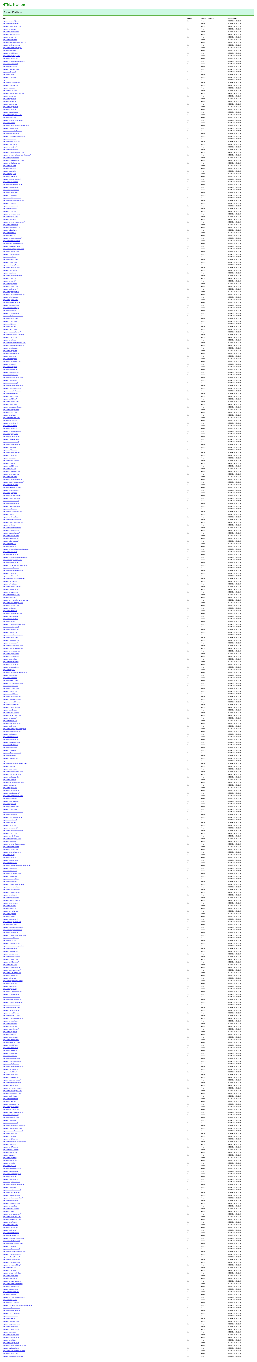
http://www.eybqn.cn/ (9, 608)
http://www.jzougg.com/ (10, 919)
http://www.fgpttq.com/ (10, 412)
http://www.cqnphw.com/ (10, 58)
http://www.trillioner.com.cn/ (11, 1308)
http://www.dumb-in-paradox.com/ (13, 578)
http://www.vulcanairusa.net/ (12, 495)
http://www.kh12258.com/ (11, 688)
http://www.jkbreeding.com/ (11, 506)
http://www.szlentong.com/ (11, 1241)
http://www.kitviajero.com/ (11, 1343)
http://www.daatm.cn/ (9, 1144)
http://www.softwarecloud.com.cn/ (13, 884)
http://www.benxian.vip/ (10, 383)
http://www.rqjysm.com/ (10, 686)
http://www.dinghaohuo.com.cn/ (13, 316)
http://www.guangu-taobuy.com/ (13, 377)
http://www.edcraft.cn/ (10, 691)
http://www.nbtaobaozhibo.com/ (13, 1356)
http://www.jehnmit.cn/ (10, 720)
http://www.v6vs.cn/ (9, 916)
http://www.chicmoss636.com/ (12, 613)
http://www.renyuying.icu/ (11, 1235)
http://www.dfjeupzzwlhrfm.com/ (13, 648)
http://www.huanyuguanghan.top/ (13, 946)
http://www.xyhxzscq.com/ (11, 45)
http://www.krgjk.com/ (10, 820)
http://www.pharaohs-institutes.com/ (14, 1251)
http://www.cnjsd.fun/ (9, 1166)
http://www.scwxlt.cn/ (9, 1163)
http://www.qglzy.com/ (10, 144)
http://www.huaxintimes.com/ (12, 1219)
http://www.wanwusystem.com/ (13, 1112)
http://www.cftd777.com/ (10, 694)
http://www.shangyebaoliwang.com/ (14, 844)
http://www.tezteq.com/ (10, 359)
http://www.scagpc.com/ (10, 1316)
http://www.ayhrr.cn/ (9, 766)
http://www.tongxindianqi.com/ (12, 560)
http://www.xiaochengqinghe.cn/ (13, 1066)
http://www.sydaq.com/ (10, 493)
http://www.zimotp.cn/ (9, 1270)
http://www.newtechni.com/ (11, 1007)
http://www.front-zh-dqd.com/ (12, 519)
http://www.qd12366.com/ (11, 305)
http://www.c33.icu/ (9, 525)
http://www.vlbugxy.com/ (10, 975)
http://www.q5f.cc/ (8, 514)
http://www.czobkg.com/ (10, 1227)
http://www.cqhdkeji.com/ (11, 790)
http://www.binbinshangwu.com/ (13, 603)
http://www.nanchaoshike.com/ (12, 1284)
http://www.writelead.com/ (11, 1348)
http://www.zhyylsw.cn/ (10, 1031)
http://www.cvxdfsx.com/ (11, 442)
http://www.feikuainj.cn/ (10, 734)
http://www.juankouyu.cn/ (11, 1329)
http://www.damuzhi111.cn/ (11, 141)
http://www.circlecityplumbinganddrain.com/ (17, 865)
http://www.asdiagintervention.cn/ (13, 345)
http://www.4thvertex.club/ (11, 501)
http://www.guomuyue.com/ (11, 956)
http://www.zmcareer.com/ (11, 313)
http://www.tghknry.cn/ (10, 675)
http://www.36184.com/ (10, 581)
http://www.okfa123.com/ (11, 1208)
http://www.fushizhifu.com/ (11, 533)
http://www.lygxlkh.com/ (10, 259)
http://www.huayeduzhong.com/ (13, 645)
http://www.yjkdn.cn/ (9, 804)
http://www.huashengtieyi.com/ (12, 511)
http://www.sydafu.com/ (10, 300)
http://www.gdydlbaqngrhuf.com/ (13, 570)
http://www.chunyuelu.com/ (11, 1262)
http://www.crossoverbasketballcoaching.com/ (18, 1305)
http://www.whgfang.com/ (11, 69)
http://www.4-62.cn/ (9, 1318)
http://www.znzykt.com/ (10, 592)
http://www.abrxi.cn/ (9, 1155)
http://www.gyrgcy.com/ (10, 434)
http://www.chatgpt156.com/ (12, 1254)
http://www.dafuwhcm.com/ (11, 1058)
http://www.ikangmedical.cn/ (12, 922)
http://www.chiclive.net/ (10, 814)
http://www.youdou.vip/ (10, 77)
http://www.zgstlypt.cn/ (10, 37)
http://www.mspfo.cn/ (9, 1034)
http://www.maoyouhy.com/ (11, 1203)
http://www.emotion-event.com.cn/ (14, 222)
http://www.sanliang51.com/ (11, 943)
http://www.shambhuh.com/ (11, 254)
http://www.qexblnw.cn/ (10, 380)
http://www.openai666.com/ (11, 702)
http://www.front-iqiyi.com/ (11, 1077)
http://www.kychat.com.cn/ (11, 1182)
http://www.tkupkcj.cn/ (10, 881)
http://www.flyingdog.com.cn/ (12, 999)
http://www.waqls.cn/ (9, 326)
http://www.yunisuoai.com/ (11, 452)
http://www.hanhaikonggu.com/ (12, 184)
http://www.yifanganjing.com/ (12, 873)
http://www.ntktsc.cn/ (9, 458)
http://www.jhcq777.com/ (10, 1149)
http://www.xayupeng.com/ (11, 56)
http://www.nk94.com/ (10, 1023)
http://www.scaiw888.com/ (11, 1337)
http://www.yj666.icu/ (9, 278)
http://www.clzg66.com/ (10, 423)
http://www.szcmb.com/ (10, 1074)
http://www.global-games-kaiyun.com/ (15, 763)
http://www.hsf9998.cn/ (10, 611)
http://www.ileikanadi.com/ (11, 538)
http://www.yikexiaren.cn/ (11, 704)
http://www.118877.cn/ (10, 833)
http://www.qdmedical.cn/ (11, 640)
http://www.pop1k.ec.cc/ (10, 149)
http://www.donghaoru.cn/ (11, 846)
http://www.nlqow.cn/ (9, 908)
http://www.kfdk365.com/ (11, 490)
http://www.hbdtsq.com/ (10, 1225)
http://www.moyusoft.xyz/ (11, 308)
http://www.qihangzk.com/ (11, 190)
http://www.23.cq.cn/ (9, 356)
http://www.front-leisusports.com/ (13, 160)
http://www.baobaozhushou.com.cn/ (14, 42)
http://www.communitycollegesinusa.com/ (16, 549)
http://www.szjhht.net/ (9, 1158)
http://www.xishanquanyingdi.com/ (14, 61)
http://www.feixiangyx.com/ (11, 1042)
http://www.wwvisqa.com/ (11, 1321)
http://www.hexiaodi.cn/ (10, 1123)
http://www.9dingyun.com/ (11, 589)
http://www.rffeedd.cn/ (10, 230)
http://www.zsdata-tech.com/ (12, 1281)
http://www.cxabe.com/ (10, 678)
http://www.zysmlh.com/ (10, 849)
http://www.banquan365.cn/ (11, 34)
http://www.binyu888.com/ (11, 157)
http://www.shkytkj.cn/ (10, 428)
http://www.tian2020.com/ (11, 806)
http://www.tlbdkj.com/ (10, 948)
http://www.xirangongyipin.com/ (13, 1018)
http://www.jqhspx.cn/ (9, 989)
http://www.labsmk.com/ (10, 860)
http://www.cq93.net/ (9, 905)
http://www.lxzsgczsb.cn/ (11, 474)
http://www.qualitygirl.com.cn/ (12, 699)
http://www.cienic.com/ (10, 552)
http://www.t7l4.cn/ (8, 855)
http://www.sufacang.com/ (11, 530)
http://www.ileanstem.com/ (11, 1010)
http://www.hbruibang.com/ (11, 742)
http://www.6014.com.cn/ (11, 1109)
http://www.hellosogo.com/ (11, 1249)
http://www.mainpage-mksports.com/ (14, 1141)
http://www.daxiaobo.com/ (11, 187)
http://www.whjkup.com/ (10, 637)
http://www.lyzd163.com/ (10, 616)
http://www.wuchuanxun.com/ (12, 275)
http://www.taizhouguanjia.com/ (13, 243)
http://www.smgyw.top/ (10, 350)
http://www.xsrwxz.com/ (10, 903)
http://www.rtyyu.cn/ (9, 72)
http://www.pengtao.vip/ (10, 828)
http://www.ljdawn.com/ (10, 769)
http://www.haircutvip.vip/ (11, 777)
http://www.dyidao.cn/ (9, 841)
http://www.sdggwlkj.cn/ (10, 85)
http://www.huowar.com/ (10, 954)
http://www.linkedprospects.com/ (13, 249)
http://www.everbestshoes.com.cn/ (14, 1351)
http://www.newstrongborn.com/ (13, 927)
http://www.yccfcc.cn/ (10, 983)
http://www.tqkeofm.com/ (11, 1029)
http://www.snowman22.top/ (11, 1265)
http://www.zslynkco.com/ (11, 1064)
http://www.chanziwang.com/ (12, 1174)
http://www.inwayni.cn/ (10, 176)
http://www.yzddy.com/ (10, 367)
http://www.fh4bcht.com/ (10, 745)
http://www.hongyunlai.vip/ (11, 879)
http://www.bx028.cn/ (9, 165)
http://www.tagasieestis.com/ (12, 1093)
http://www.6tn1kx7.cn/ (10, 871)
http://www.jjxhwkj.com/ (10, 1069)
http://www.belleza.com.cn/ (11, 900)
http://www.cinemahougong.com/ (13, 1184)
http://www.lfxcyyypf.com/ (11, 265)
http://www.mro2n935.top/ (11, 836)
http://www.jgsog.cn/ (9, 174)
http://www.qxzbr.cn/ (9, 940)
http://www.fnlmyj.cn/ (9, 857)
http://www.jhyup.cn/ (9, 211)
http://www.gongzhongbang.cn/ (13, 522)
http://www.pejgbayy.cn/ (10, 1139)
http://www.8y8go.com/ (10, 450)
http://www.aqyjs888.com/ (11, 739)
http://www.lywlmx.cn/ (10, 986)
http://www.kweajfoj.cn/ (10, 195)
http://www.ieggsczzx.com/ (11, 1324)
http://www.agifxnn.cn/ (10, 876)
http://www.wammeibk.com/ (11, 1005)
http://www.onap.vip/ (9, 281)
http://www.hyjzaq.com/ (10, 289)
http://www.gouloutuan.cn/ (11, 897)
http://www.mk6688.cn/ (10, 798)
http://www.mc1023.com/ (11, 1302)
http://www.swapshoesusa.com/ (13, 1002)
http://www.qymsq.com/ (10, 128)
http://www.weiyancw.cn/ (10, 1115)
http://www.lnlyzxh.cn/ (10, 337)
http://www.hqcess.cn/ (10, 1056)
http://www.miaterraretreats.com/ (13, 1238)
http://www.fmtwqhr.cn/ (10, 750)
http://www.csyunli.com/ (10, 318)
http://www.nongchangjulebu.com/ (13, 200)
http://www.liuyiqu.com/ (10, 66)
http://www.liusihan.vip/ (10, 208)
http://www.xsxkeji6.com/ (11, 1334)
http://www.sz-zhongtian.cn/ (12, 973)
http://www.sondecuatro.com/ (12, 238)
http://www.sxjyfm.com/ (10, 1275)
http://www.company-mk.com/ (12, 1090)
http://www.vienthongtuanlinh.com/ (14, 1125)
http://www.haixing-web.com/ (12, 198)
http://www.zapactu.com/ (11, 653)
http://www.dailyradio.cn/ (10, 632)
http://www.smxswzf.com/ (11, 664)
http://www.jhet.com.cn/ (10, 286)
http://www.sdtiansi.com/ (10, 1021)
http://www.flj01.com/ (9, 978)
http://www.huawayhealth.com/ (12, 407)
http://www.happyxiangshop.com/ (13, 93)
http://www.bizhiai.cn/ (9, 1340)
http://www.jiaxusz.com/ (10, 680)
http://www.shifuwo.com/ (10, 182)
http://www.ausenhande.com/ (12, 388)
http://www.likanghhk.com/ (11, 1257)
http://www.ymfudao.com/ (11, 605)
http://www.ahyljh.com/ (10, 747)
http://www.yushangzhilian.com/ (13, 771)
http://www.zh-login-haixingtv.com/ (14, 1297)
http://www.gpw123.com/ (10, 1107)
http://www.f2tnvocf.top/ (10, 619)
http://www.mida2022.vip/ (11, 1233)
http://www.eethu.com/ (10, 262)
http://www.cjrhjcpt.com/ (10, 959)
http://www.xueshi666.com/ (11, 707)
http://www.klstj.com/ (9, 96)
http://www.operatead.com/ (11, 651)
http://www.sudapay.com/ (11, 401)
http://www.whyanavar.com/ (11, 1080)
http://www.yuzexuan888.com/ (12, 991)
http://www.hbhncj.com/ (10, 1179)
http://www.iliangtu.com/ (10, 1085)
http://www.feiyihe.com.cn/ (11, 793)
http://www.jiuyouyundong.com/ (13, 385)
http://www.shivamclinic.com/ (12, 361)
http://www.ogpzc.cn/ (9, 914)
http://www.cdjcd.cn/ (9, 468)
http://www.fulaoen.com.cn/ (11, 761)
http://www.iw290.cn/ (9, 755)
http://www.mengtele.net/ (10, 662)
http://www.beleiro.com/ (10, 576)
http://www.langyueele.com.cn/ (12, 930)
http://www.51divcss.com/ (11, 297)
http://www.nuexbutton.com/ (12, 970)
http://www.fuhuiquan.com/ (11, 444)
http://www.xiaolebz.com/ (11, 535)
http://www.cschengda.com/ (12, 1190)
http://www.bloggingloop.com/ (12, 1168)
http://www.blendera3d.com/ (12, 179)
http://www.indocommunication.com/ (14, 342)
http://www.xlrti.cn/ (8, 74)
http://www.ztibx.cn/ (9, 1211)
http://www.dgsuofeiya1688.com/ (13, 334)
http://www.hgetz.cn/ (9, 785)
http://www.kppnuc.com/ (10, 1353)
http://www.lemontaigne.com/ (12, 1082)
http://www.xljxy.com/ (9, 1101)
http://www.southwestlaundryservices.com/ (17, 155)
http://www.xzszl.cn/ (9, 364)
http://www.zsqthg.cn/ (10, 455)
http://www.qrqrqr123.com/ (11, 1015)
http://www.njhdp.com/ (10, 924)
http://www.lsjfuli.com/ (9, 101)
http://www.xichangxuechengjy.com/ (14, 935)
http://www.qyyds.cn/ (9, 219)
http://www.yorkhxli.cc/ (10, 1206)
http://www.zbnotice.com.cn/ (12, 586)
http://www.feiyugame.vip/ (11, 1104)
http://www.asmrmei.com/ (11, 80)
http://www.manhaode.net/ (11, 667)
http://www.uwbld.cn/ (9, 1187)
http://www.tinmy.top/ (9, 117)
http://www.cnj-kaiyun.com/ (11, 471)
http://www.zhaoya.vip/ (10, 1136)
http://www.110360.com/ (10, 466)
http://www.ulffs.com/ (9, 726)
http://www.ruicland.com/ (10, 1171)
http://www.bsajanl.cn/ (10, 895)
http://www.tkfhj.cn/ (9, 235)
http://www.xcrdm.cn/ (9, 463)
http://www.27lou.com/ (10, 809)
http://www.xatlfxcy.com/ (10, 348)
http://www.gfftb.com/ (9, 98)
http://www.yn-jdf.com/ (10, 90)
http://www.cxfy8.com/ (10, 964)
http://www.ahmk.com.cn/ (11, 460)
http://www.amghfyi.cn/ (10, 310)
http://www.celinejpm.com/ (11, 1286)
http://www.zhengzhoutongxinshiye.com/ (16, 125)
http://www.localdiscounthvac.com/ (14, 624)
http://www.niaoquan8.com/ (11, 1195)
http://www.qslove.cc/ (9, 1230)
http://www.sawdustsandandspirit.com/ (15, 557)
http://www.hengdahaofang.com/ (13, 635)
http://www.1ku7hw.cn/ (10, 710)
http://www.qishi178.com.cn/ (12, 26)
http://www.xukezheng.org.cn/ (12, 48)
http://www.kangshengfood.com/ (13, 830)
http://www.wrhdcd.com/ (10, 224)
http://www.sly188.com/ (10, 932)
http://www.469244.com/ (10, 53)
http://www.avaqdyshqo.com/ (12, 391)
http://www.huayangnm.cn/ (11, 227)
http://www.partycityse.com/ (12, 1214)
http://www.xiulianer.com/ (11, 31)
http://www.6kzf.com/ (9, 779)
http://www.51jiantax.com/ (11, 439)
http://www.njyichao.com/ (11, 503)
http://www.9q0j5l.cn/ (9, 546)
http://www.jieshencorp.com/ (12, 487)
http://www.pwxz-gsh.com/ (11, 498)
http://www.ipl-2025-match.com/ (13, 683)
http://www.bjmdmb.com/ (10, 554)
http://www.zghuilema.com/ (11, 163)
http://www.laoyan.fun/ (10, 104)
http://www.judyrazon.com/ (11, 267)
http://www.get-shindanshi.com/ (13, 1243)
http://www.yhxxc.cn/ (9, 203)
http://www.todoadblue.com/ (11, 967)
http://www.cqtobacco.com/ (11, 892)
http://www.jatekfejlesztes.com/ (13, 1131)
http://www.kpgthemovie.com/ (12, 479)
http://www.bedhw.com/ (10, 64)
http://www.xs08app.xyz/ (11, 962)
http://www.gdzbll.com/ (10, 1026)
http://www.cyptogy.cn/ (10, 29)
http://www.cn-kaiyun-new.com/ (13, 812)
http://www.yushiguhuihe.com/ (12, 115)
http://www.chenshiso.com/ (11, 214)
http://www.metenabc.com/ (11, 594)
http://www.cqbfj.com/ (9, 1176)
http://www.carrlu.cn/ (9, 340)
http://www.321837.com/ (10, 1045)
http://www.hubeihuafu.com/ (11, 302)
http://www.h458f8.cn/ (10, 399)
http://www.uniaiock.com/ (11, 353)
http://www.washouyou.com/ (12, 1216)
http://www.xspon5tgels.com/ (12, 696)
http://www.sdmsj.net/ (9, 147)
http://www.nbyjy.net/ (9, 597)
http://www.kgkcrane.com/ (11, 1192)
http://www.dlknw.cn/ (9, 233)
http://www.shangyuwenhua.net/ (13, 120)
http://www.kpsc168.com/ (11, 938)
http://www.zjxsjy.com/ (10, 788)
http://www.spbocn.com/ (10, 1048)
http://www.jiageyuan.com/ (11, 436)
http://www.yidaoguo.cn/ (10, 485)
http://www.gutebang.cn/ (10, 1037)
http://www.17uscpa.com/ (11, 251)
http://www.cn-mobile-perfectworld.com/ (15, 565)
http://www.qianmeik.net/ (10, 758)
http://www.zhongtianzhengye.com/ (14, 294)
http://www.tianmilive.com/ (11, 801)
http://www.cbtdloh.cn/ (10, 1053)
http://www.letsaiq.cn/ (9, 139)
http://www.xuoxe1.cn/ (10, 1133)
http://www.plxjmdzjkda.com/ (12, 715)
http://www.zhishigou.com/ (11, 994)
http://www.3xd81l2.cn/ (10, 50)
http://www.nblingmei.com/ (11, 409)
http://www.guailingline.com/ (11, 1259)
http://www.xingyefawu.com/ (12, 852)
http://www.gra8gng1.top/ (11, 292)
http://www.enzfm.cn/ (9, 257)
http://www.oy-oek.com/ (10, 911)
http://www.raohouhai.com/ (11, 418)
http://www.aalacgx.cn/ (10, 509)
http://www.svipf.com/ (9, 109)
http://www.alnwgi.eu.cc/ (10, 112)
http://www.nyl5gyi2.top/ (10, 216)
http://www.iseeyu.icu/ (10, 270)
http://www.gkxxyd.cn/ (10, 659)
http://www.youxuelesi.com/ (11, 887)
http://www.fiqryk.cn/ (9, 1267)
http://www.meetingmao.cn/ (11, 1310)
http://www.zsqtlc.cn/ (9, 573)
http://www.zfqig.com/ (9, 718)
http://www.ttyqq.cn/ (9, 621)
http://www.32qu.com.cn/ (11, 372)
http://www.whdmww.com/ (11, 629)
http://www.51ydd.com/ (10, 584)
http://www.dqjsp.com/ (10, 404)
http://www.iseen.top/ (9, 1332)
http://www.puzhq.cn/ (9, 415)
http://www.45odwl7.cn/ (10, 1152)
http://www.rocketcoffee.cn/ (11, 241)
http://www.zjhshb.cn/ (9, 1246)
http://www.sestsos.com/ (11, 656)
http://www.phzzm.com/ (10, 206)
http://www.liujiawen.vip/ (10, 393)
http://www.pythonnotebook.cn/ (13, 1198)
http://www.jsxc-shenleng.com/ (12, 817)
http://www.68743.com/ (10, 420)
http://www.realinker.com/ (11, 568)
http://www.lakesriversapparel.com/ (14, 136)
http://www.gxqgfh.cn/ (10, 1160)
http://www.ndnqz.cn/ (9, 168)
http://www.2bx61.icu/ (9, 1072)
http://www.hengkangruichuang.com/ (14, 729)
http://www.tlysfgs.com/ (10, 1200)
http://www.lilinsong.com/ (10, 541)
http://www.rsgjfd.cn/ (9, 544)
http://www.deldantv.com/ (11, 133)
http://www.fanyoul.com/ (10, 737)
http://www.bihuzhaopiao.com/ (12, 1128)
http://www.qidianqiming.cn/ (11, 246)
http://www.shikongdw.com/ (11, 517)
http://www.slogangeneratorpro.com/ (14, 1345)
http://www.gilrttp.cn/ (9, 825)
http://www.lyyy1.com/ (10, 329)
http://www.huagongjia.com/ (11, 82)
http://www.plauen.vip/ (10, 426)
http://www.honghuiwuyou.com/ (13, 796)
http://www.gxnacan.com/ (11, 1117)
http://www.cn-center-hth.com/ (12, 1088)
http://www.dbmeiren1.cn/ (11, 1292)
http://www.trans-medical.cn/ (12, 1273)
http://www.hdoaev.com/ (10, 396)
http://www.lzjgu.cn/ (9, 88)
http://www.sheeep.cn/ (10, 1050)
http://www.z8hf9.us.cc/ (10, 1147)
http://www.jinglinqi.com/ (10, 375)
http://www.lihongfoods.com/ (12, 753)
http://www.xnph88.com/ (10, 1326)
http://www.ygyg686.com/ (11, 1013)
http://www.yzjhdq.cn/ (9, 1294)
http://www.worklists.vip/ (10, 951)
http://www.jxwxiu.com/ (10, 39)
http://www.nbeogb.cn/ (10, 1278)
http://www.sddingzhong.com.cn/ (13, 152)
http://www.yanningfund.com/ (12, 527)
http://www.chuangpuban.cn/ (12, 1061)
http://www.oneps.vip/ (9, 447)
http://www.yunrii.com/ (10, 321)
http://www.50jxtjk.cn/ (9, 324)
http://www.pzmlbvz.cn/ (10, 643)
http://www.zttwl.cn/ (9, 123)
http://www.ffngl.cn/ (9, 670)
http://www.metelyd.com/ (10, 562)
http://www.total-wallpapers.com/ (13, 482)
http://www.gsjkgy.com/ (10, 369)
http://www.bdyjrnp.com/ (10, 107)
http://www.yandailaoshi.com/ (12, 431)
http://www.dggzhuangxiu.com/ (12, 981)
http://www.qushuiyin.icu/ (11, 627)
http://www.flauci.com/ (10, 477)
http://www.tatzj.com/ (9, 273)
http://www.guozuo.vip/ (10, 1120)
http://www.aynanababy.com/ (12, 731)
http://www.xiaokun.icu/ (10, 192)
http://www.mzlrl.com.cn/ (10, 23)
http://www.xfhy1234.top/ (11, 712)
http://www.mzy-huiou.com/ (11, 1313)
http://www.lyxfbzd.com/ (10, 1289)
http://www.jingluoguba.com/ (12, 332)
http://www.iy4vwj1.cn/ (10, 1096)
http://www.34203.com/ (10, 868)
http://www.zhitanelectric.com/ (12, 131)
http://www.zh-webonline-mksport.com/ (15, 600)
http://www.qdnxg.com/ (10, 283)
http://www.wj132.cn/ (9, 822)
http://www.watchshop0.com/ (12, 723)
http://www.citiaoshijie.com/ (11, 997)
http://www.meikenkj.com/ (11, 21)
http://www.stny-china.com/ (11, 889)
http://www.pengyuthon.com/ (12, 838)
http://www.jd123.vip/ (9, 171)
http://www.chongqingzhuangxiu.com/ (15, 672)
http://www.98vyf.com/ (10, 1300)
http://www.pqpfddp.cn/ (10, 1222)
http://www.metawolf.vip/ (10, 1099)
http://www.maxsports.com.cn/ (12, 774)
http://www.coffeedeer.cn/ (11, 1040)
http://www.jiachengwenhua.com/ (13, 782)
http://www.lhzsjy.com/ (10, 863)
